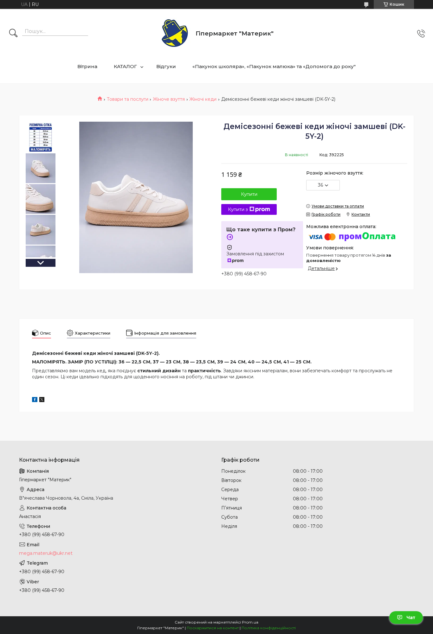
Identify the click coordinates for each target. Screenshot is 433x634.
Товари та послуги (127, 99)
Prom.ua (250, 622)
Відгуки (166, 66)
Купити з (238, 209)
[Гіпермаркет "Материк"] (175, 33)
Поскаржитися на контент (213, 627)
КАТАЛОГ (125, 66)
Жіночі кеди (203, 99)
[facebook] (34, 400)
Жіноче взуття (169, 99)
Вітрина (87, 66)
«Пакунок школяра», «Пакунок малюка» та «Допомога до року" (274, 66)
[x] (41, 400)
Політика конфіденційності (269, 627)
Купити (249, 194)
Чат (410, 617)
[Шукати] (13, 34)
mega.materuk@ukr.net (46, 553)
